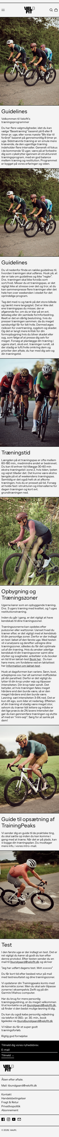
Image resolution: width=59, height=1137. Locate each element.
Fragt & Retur (10, 1102)
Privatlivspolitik (10, 1106)
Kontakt (6, 1094)
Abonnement (9, 1110)
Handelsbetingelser (13, 1098)
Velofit (13, 1130)
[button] (51, 10)
